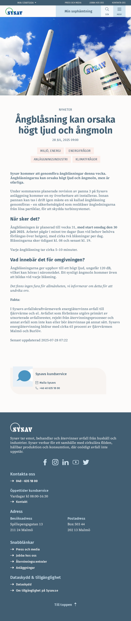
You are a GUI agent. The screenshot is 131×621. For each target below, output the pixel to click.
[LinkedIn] (65, 462)
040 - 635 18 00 (27, 481)
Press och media (28, 549)
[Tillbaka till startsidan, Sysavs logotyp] (14, 11)
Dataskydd (24, 584)
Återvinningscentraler (31, 562)
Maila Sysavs (48, 382)
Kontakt (21, 502)
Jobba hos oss (97, 3)
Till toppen (63, 605)
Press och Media (73, 3)
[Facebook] (45, 462)
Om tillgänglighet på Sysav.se (37, 590)
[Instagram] (55, 462)
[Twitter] (86, 462)
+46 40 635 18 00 (50, 388)
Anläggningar (25, 568)
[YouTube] (76, 462)
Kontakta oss (119, 3)
